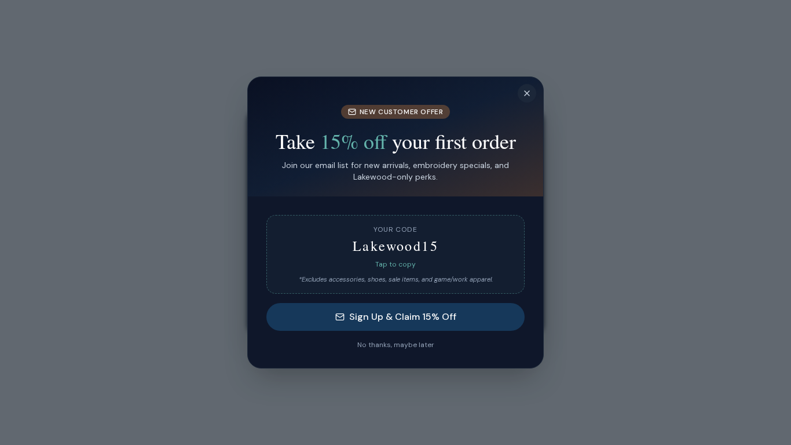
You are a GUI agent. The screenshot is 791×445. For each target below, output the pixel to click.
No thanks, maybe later (395, 344)
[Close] (527, 93)
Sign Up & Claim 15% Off (402, 317)
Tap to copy (395, 264)
